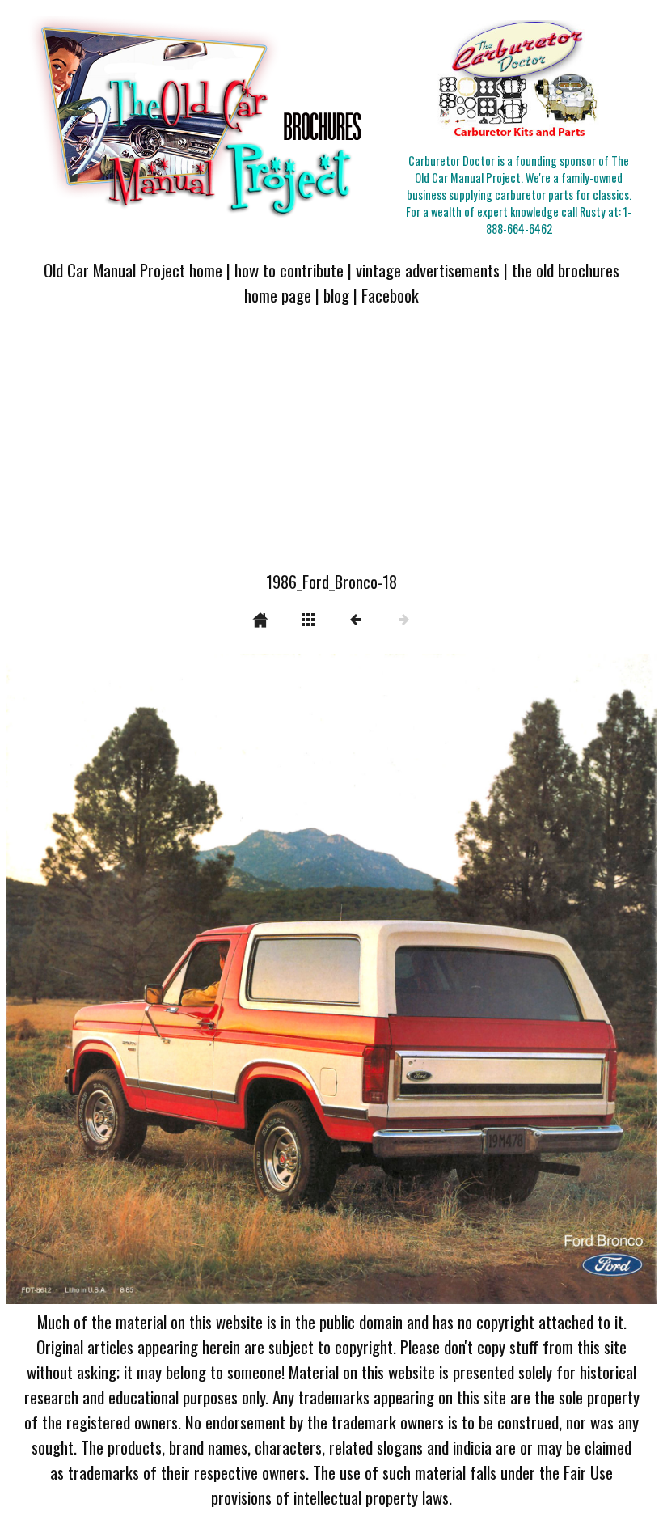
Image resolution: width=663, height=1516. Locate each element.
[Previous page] (136, 979)
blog (336, 294)
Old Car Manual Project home (133, 269)
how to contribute (289, 269)
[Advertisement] (331, 448)
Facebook (390, 294)
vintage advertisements (428, 269)
